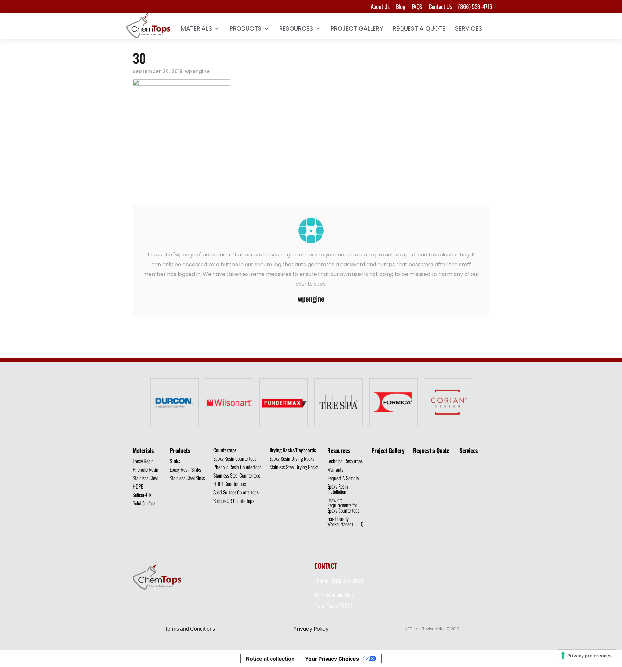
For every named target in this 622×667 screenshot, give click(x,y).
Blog (400, 6)
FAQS (417, 6)
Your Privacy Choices (332, 658)
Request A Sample (343, 478)
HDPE (138, 486)
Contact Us (440, 6)
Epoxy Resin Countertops (235, 458)
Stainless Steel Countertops (237, 475)
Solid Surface (144, 503)
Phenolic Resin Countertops (237, 467)
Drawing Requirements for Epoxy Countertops (343, 505)
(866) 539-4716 (475, 6)
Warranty (335, 469)
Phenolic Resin (145, 469)
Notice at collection (270, 658)
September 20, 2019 (158, 71)
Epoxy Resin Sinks (185, 469)
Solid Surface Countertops (236, 492)
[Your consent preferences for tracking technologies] (587, 656)
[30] (311, 230)
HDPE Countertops (229, 484)
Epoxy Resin (143, 461)
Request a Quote (431, 450)
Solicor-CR (142, 495)
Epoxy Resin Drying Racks (292, 458)
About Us (380, 6)
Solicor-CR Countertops (233, 500)
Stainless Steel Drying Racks (294, 467)
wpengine (197, 71)
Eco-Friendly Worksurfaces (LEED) (345, 521)
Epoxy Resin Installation (337, 488)
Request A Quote (419, 28)
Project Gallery (357, 28)
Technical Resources (345, 461)
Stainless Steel (145, 478)
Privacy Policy (311, 629)
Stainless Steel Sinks (187, 478)
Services (468, 28)
